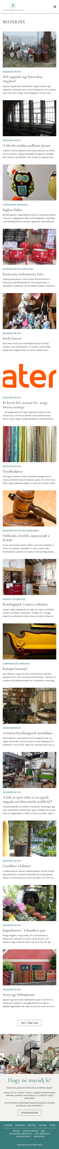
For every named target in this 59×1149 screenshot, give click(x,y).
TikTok (52, 1125)
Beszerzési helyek (12, 72)
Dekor (6, 728)
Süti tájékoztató (42, 1134)
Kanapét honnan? (15, 669)
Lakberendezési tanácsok (16, 663)
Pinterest (32, 1125)
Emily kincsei (12, 338)
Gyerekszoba (9, 205)
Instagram (20, 1125)
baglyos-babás (12, 210)
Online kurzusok (30, 1131)
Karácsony (27, 269)
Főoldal (16, 1131)
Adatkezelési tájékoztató (20, 1134)
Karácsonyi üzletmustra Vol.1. (23, 274)
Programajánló (30, 530)
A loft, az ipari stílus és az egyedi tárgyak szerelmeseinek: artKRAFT (28, 799)
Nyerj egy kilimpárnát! (19, 994)
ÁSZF (43, 1131)
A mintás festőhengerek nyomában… (28, 733)
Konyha (7, 599)
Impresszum (39, 1136)
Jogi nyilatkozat (23, 1136)
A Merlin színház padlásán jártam (26, 145)
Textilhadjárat (13, 471)
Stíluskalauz (18, 599)
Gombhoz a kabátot (17, 866)
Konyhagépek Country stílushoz (25, 604)
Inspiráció (22, 205)
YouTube (43, 1125)
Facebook (8, 1125)
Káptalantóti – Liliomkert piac (24, 930)
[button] (30, 1023)
